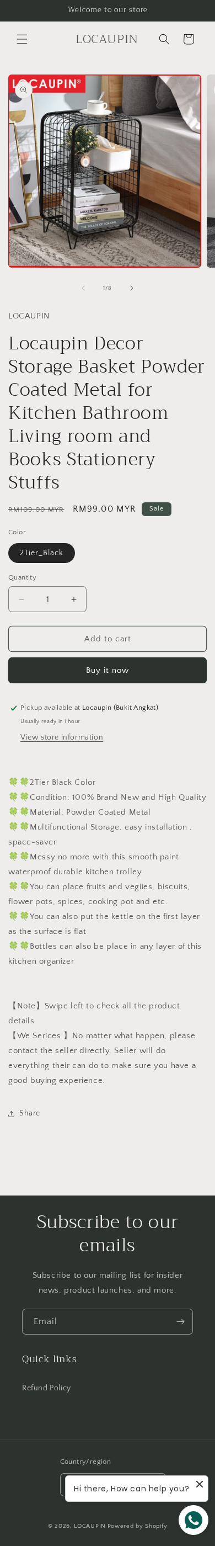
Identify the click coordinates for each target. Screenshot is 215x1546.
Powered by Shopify (138, 1526)
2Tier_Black (41, 553)
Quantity (22, 577)
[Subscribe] (180, 1322)
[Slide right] (132, 288)
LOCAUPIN (90, 1526)
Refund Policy (46, 1388)
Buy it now (107, 670)
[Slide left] (83, 288)
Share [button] (29, 1113)
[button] (22, 39)
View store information (61, 737)
